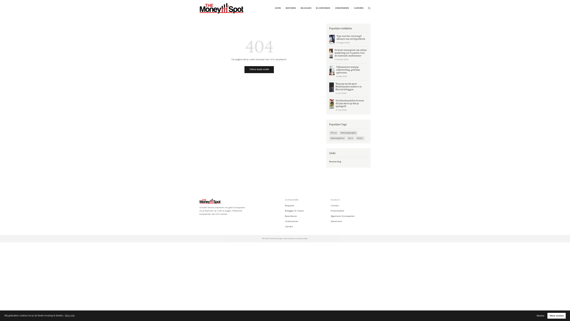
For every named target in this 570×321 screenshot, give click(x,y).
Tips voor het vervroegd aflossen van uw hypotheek (351, 37)
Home (278, 8)
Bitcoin (334, 133)
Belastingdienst (337, 138)
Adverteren (336, 221)
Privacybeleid (337, 210)
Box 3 (350, 138)
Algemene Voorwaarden (343, 216)
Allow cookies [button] (557, 315)
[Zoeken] (369, 8)
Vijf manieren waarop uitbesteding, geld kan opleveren (348, 70)
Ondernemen (342, 8)
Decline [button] (540, 315)
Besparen (291, 8)
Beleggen (306, 8)
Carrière (359, 8)
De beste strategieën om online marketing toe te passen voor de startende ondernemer (351, 53)
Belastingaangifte (348, 133)
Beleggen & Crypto (294, 210)
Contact (335, 205)
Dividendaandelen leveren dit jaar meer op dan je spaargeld (350, 103)
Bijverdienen (323, 8)
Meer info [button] (70, 315)
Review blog (335, 161)
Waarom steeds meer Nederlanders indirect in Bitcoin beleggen (349, 86)
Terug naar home (259, 69)
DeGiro (360, 138)
